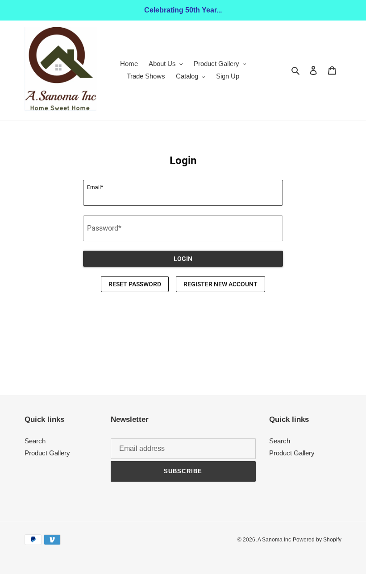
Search (35, 441)
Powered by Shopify (317, 540)
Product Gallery (47, 453)
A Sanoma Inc (274, 540)
